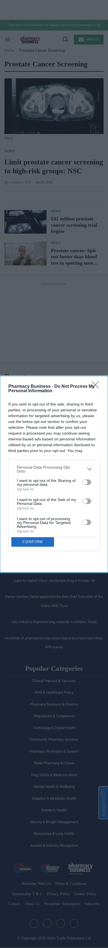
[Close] (97, 386)
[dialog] (54, 474)
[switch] (86, 482)
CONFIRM (32, 542)
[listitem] (54, 469)
